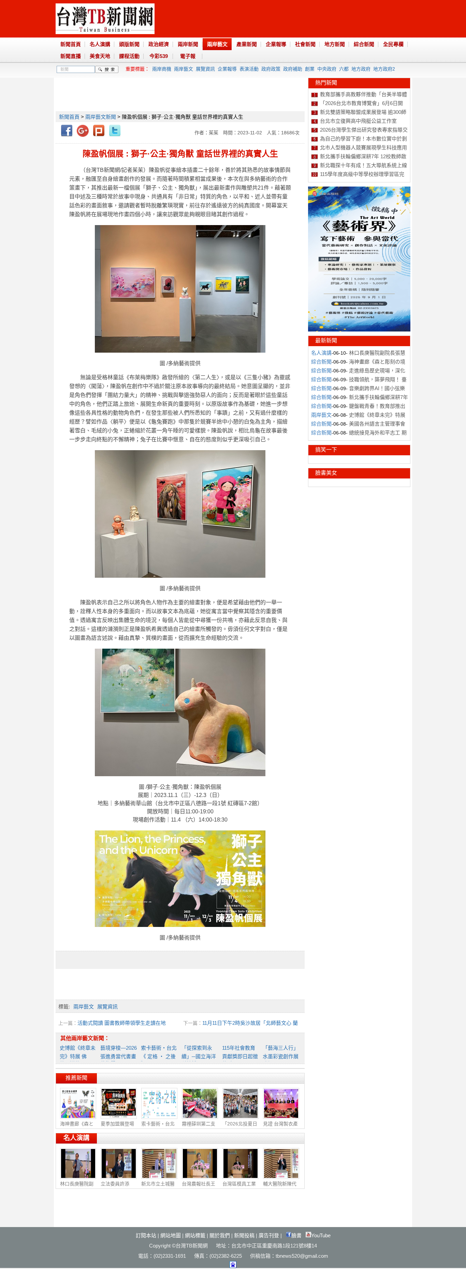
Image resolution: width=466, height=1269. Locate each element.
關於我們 (219, 1235)
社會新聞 (305, 44)
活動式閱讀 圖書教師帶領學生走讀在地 (121, 1023)
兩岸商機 (161, 69)
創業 (310, 69)
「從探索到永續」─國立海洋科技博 (198, 1055)
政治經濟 (158, 44)
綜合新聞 (364, 44)
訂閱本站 (146, 1235)
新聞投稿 (244, 1235)
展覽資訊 (205, 69)
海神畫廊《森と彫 (76, 1127)
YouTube (321, 1235)
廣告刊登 (269, 1235)
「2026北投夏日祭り (239, 1127)
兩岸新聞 (188, 44)
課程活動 (129, 56)
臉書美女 (326, 473)
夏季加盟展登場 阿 (117, 1127)
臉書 (296, 1235)
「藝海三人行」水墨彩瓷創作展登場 (280, 1055)
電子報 (187, 56)
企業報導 (276, 44)
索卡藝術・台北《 (158, 1127)
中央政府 (326, 69)
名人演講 (100, 44)
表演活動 (249, 69)
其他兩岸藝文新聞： (85, 1038)
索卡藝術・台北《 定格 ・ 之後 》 (159, 1055)
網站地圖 (170, 1235)
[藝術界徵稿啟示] (359, 330)
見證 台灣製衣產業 (280, 1127)
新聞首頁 (70, 44)
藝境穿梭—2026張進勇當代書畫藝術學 (118, 1055)
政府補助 (292, 69)
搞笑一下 (326, 450)
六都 (344, 69)
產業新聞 (246, 44)
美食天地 (100, 56)
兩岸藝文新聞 (100, 117)
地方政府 (360, 69)
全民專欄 (393, 44)
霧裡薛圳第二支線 (198, 1127)
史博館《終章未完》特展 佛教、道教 (78, 1055)
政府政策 (270, 69)
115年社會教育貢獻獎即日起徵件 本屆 (240, 1055)
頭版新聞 (129, 44)
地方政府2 (384, 69)
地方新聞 (334, 44)
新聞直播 (70, 56)
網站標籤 (195, 1235)
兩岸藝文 (217, 44)
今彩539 (158, 56)
